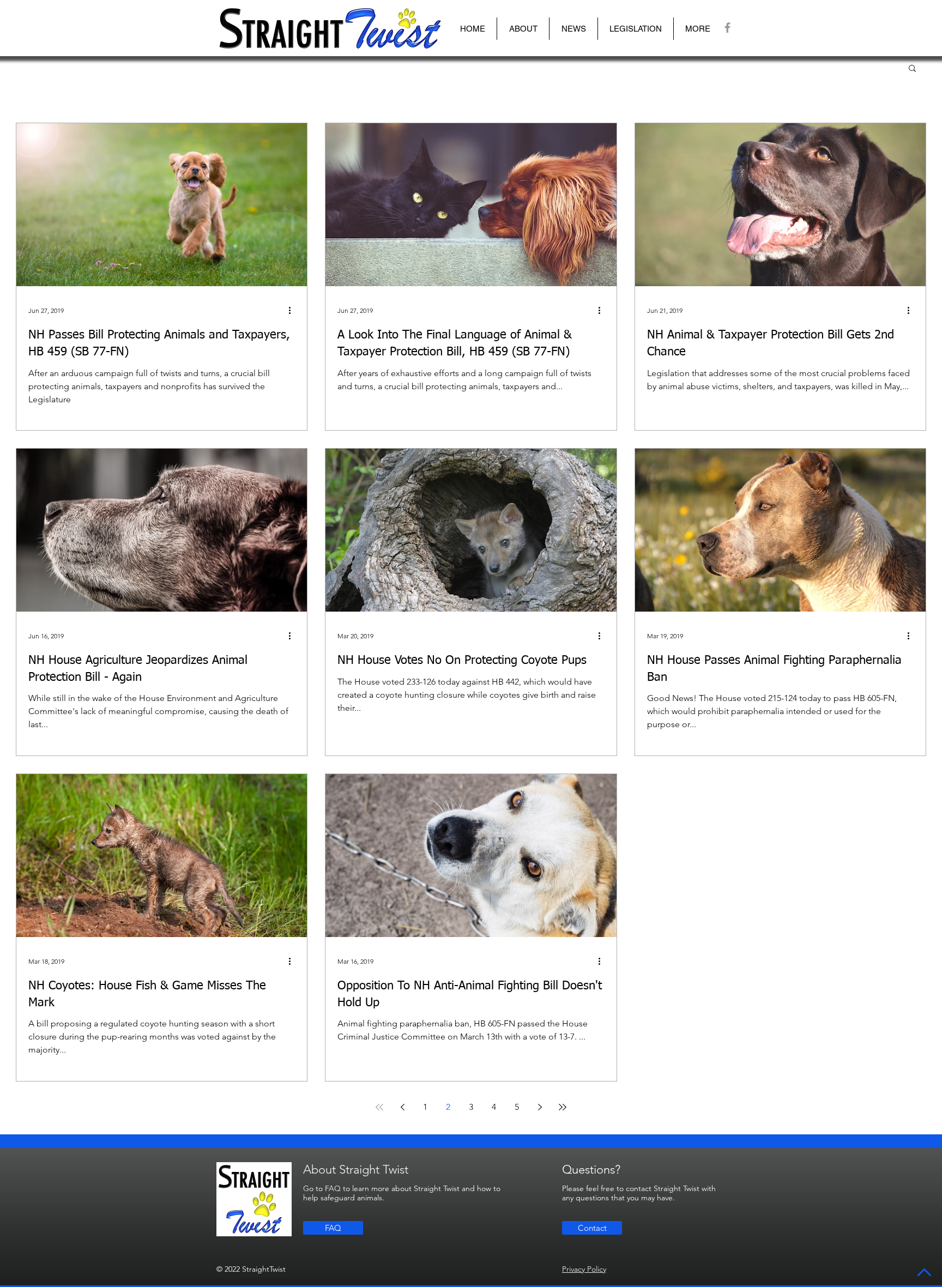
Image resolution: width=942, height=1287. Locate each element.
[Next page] (540, 1107)
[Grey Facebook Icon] (727, 27)
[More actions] (293, 310)
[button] (523, 28)
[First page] (379, 1107)
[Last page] (562, 1107)
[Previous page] (402, 1107)
